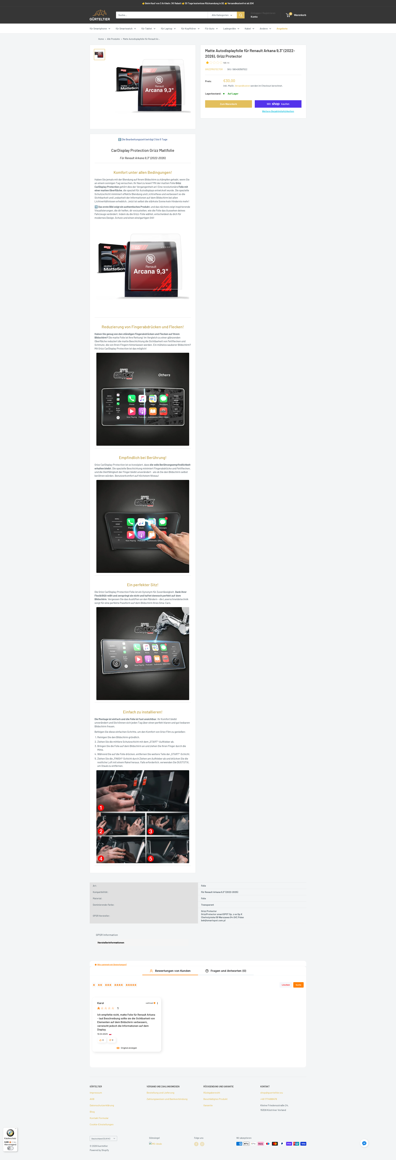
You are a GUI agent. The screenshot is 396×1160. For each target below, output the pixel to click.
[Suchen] (241, 15)
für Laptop (166, 28)
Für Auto (209, 28)
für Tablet (146, 28)
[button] (96, 965)
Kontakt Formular (99, 1117)
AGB (92, 1098)
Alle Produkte (113, 39)
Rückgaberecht (211, 1092)
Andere (264, 28)
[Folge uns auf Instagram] (202, 1144)
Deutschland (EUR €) (100, 1138)
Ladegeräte (229, 28)
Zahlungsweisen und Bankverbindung (167, 1098)
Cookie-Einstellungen (102, 1124)
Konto (254, 16)
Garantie (208, 1105)
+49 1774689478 (268, 1098)
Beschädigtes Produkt (215, 1098)
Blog (92, 1111)
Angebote (282, 28)
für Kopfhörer (188, 28)
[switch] (10, 1148)
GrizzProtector (214, 69)
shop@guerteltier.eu (271, 1092)
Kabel (248, 28)
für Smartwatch (124, 28)
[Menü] (15, 1129)
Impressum (96, 1092)
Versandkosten (242, 85)
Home (101, 39)
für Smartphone (98, 28)
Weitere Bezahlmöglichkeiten (278, 111)
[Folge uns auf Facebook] (196, 1144)
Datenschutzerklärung (102, 1105)
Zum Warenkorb (228, 103)
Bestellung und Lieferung (160, 1092)
